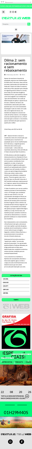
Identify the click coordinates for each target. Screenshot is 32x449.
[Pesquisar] (28, 24)
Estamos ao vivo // (19, 6)
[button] (16, 29)
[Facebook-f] (10, 12)
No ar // (9, 6)
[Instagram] (13, 12)
